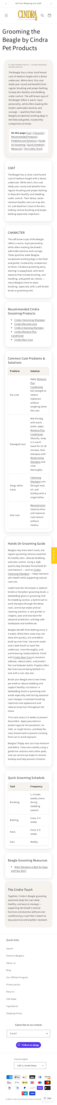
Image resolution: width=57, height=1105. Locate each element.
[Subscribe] (46, 1033)
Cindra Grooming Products (23, 1099)
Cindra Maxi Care (23, 339)
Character (38, 132)
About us (11, 963)
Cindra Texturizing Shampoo (29, 319)
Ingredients (12, 1006)
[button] (6, 15)
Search (9, 948)
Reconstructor (37, 505)
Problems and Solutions (24, 140)
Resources (16, 148)
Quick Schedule (35, 144)
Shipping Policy (14, 1013)
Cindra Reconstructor (25, 323)
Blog (8, 970)
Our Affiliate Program (17, 977)
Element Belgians (15, 955)
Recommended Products (24, 136)
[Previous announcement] (5, 3)
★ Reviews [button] (54, 555)
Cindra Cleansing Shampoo (29, 327)
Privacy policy (13, 984)
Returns (10, 991)
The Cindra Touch (33, 148)
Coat (28, 132)
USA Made (11, 999)
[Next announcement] (51, 3)
